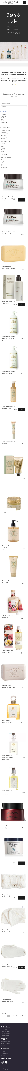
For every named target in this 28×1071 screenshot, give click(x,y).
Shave (2, 165)
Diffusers (3, 138)
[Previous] (3, 84)
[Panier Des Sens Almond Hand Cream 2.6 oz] (13, 463)
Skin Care (3, 117)
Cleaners (3, 129)
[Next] (25, 84)
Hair (2, 164)
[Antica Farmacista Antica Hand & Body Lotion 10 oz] (13, 742)
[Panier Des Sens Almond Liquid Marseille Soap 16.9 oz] (13, 532)
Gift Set (3, 121)
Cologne (3, 161)
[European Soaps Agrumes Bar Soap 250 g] (13, 253)
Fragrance (3, 114)
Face (2, 162)
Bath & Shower (4, 113)
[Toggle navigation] (24, 2)
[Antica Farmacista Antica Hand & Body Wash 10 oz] (13, 777)
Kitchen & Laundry (5, 127)
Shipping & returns (5, 1043)
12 (22, 1015)
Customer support (5, 1041)
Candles (3, 143)
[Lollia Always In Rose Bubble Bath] (13, 602)
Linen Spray (4, 137)
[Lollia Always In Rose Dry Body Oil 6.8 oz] (13, 637)
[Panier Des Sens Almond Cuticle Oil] (13, 428)
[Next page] (25, 1016)
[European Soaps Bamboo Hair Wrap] (13, 916)
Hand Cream (4, 135)
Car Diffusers (4, 154)
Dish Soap (3, 132)
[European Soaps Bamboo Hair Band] (13, 881)
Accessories (4, 124)
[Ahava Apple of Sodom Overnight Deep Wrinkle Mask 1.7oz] (13, 812)
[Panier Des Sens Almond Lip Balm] (13, 498)
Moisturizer (3, 116)
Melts (2, 146)
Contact (3, 1055)
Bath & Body (3, 111)
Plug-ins (3, 148)
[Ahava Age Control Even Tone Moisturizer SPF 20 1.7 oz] (13, 183)
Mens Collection (5, 1035)
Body (2, 159)
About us (3, 1051)
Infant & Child (4, 122)
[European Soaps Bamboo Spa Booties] (13, 951)
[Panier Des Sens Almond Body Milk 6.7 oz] (13, 393)
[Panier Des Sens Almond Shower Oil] (13, 567)
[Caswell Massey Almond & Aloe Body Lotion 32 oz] (13, 323)
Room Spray (4, 149)
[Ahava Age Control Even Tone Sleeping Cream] (13, 218)
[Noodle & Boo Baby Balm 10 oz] (13, 847)
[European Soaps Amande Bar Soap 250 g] (13, 672)
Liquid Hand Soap (5, 133)
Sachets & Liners (5, 153)
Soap (2, 119)
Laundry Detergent (5, 130)
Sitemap (3, 1045)
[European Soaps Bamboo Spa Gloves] (13, 986)
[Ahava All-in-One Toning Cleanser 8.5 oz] (13, 288)
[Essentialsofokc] (10, 2)
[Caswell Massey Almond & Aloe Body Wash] (13, 358)
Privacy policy (4, 1053)
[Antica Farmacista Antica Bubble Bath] (13, 707)
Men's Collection (5, 157)
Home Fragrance (5, 141)
